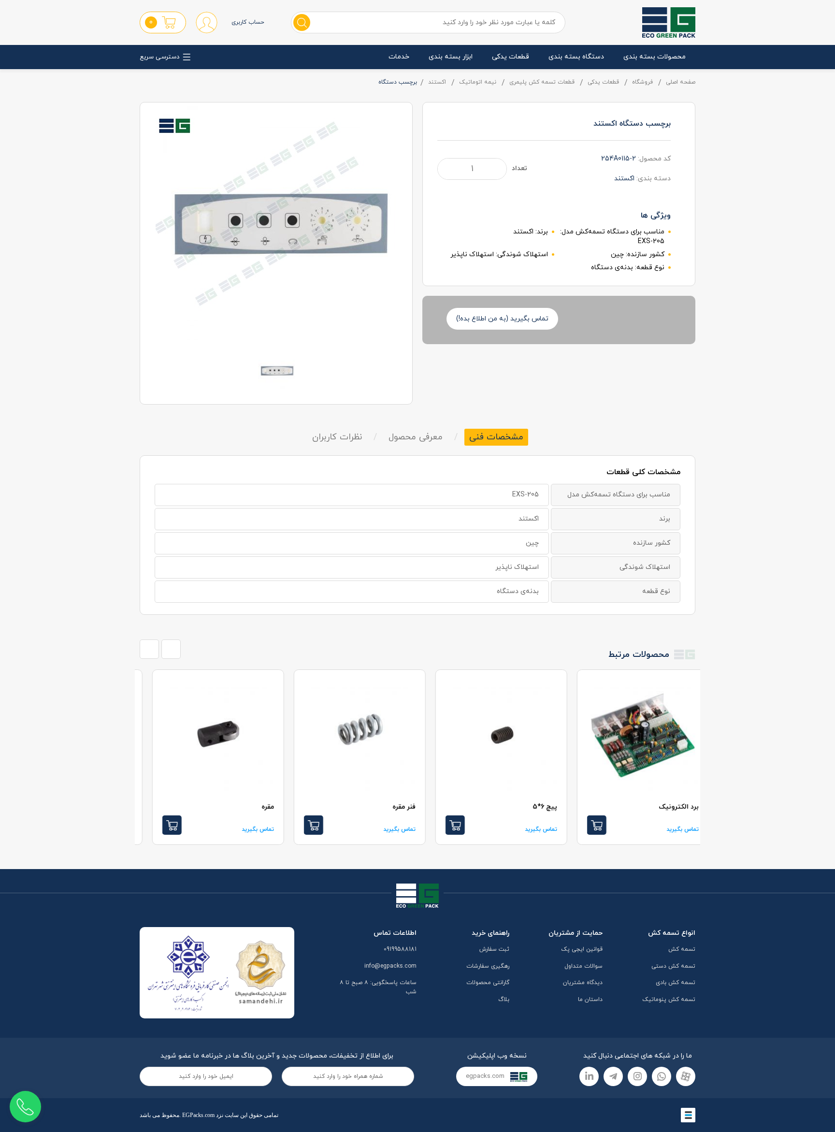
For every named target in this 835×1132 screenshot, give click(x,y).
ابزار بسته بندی (451, 56)
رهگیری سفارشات (487, 966)
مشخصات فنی (496, 437)
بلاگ (503, 999)
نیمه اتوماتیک (477, 82)
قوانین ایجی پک (582, 949)
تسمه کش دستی (673, 966)
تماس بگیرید (669, 829)
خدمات (399, 56)
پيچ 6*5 (673, 807)
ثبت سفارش (494, 949)
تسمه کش (681, 949)
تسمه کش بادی (675, 983)
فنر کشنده (245, 807)
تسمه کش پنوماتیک (668, 999)
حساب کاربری (247, 22)
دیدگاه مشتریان (583, 983)
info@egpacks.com (390, 966)
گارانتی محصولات (487, 983)
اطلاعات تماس (395, 933)
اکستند (437, 82)
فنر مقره (532, 807)
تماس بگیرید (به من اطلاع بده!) (502, 318)
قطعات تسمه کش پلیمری (542, 82)
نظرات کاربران (337, 437)
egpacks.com (486, 1076)
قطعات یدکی (510, 56)
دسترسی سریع (159, 57)
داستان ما (590, 999)
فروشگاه (642, 82)
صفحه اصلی (680, 82)
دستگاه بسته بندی (576, 56)
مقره (395, 807)
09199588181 (400, 949)
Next (171, 649)
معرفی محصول (416, 437)
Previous (149, 649)
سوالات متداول (583, 966)
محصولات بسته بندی (654, 56)
